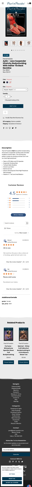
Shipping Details (16, 388)
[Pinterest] (16, 128)
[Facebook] (4, 128)
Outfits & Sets (16, 416)
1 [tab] (11, 50)
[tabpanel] (6, 43)
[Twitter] (13, 128)
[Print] (10, 128)
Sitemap (16, 401)
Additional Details (9, 297)
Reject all (12, 478)
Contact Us (16, 397)
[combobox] (22, 233)
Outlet (16, 421)
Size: (7, 86)
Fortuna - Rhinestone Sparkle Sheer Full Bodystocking (8, 350)
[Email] (7, 128)
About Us (16, 390)
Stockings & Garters (16, 412)
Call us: (16, 436)
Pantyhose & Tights (16, 408)
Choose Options (8, 362)
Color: (7, 79)
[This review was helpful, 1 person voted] (23, 262)
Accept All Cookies (12, 482)
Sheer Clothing (16, 414)
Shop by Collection (16, 423)
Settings (12, 474)
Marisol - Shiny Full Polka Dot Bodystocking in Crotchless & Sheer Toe (23, 350)
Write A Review (18, 215)
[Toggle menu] (3, 3)
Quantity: (5, 93)
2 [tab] (13, 50)
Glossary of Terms (16, 394)
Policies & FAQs (16, 386)
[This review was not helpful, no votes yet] (26, 262)
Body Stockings (16, 410)
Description (7, 148)
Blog (16, 399)
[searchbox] (14, 223)
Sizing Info (16, 392)
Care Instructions (16, 396)
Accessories (16, 419)
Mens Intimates (16, 418)
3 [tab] (15, 50)
